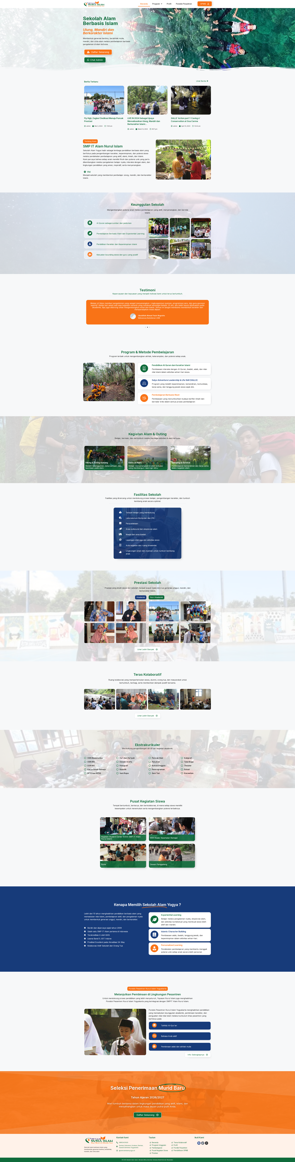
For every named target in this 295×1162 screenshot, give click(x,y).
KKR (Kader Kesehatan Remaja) (164, 838)
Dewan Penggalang (158, 864)
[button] (84, 106)
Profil (169, 4)
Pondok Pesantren (184, 4)
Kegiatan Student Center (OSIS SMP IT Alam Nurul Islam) (120, 838)
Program (156, 4)
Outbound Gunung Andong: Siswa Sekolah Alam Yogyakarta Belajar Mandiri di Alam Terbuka (147, 121)
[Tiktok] (202, 1143)
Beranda (144, 4)
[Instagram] (206, 1143)
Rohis (103, 864)
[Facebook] (199, 1143)
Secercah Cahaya (179, 118)
